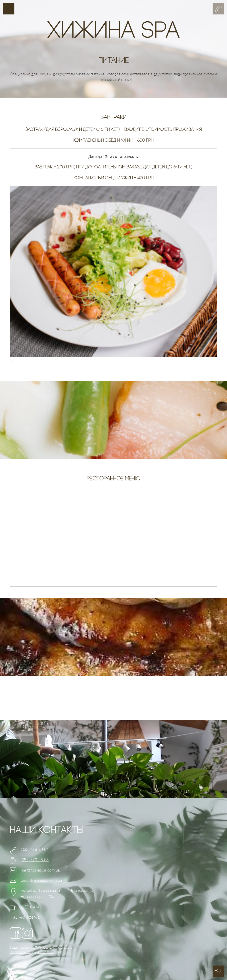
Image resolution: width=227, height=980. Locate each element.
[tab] (113, 537)
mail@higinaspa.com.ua (40, 870)
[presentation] (10, 361)
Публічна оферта (24, 917)
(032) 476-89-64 (35, 849)
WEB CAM (30, 907)
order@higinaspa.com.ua (41, 880)
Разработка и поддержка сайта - (32, 952)
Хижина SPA (113, 31)
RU (217, 970)
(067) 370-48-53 (35, 860)
